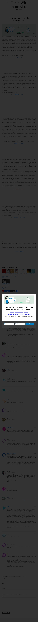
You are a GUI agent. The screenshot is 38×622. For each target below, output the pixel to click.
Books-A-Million (19, 314)
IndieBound (27, 314)
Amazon (12, 312)
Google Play (11, 314)
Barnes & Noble (19, 312)
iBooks (26, 312)
